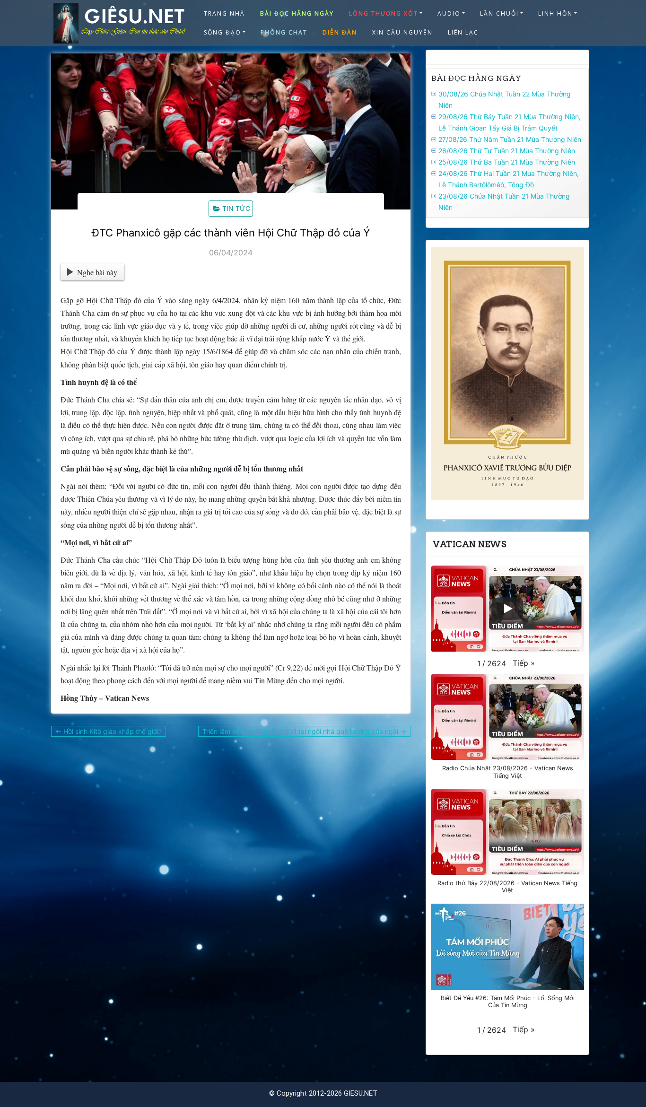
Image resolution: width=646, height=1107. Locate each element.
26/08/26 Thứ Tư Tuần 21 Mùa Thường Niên (506, 151)
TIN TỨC (236, 208)
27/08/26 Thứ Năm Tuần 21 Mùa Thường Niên (509, 139)
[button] (524, 663)
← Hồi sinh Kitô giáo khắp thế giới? (108, 731)
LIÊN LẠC (463, 32)
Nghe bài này (97, 272)
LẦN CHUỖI (499, 13)
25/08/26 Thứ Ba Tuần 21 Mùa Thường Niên (506, 162)
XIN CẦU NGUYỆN (402, 32)
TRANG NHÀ (224, 13)
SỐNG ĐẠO (222, 32)
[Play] (507, 608)
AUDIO (449, 13)
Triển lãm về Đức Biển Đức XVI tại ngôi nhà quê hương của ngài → (304, 731)
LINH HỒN (555, 13)
